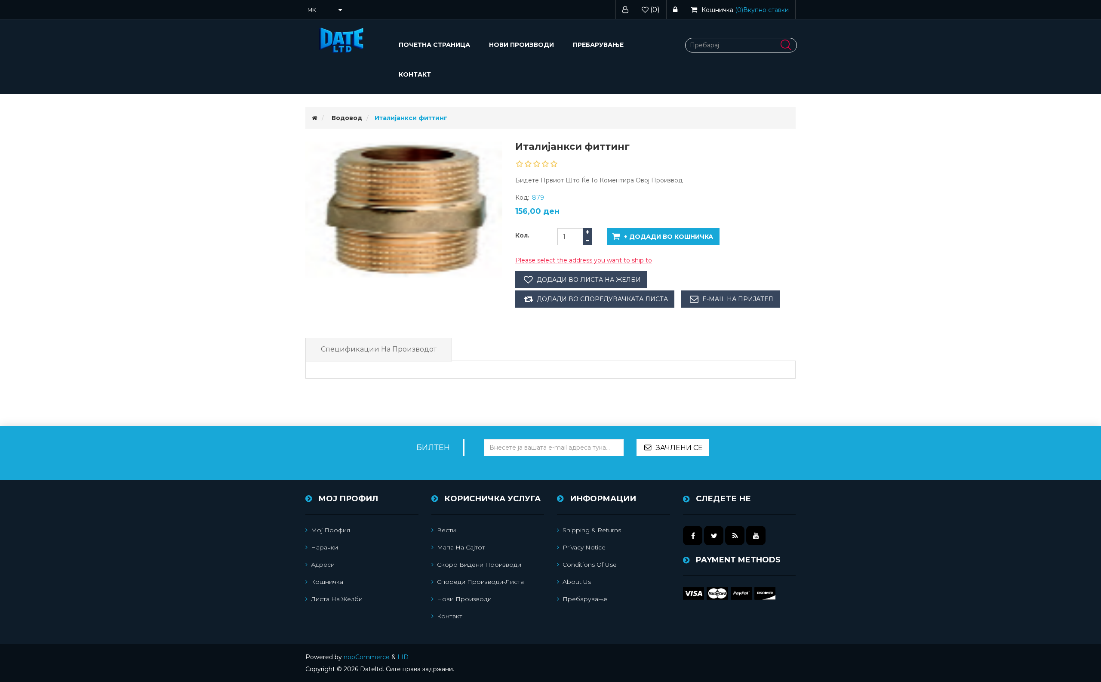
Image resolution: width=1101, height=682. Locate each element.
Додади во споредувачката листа (602, 299)
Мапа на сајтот (461, 547)
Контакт (415, 74)
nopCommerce (367, 657)
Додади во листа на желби (589, 280)
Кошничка (327, 582)
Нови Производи (521, 45)
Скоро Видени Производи (479, 564)
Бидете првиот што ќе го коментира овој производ (599, 180)
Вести (446, 530)
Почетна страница (434, 45)
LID (403, 657)
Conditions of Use (590, 564)
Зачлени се (679, 448)
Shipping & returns (592, 530)
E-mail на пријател (737, 299)
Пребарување (598, 45)
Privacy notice (584, 547)
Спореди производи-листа (480, 582)
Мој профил (330, 530)
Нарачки (324, 547)
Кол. (522, 235)
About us (577, 582)
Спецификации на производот (379, 349)
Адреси (323, 564)
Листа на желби (337, 599)
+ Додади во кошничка (668, 237)
